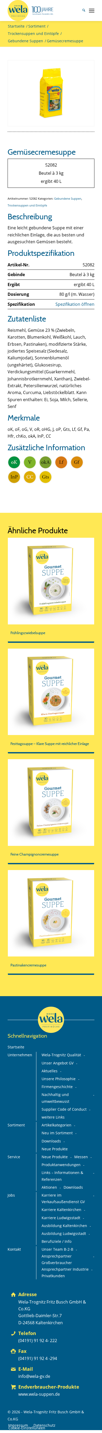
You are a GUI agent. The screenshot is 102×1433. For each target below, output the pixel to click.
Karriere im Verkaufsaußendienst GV (63, 1198)
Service (14, 1157)
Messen (81, 1157)
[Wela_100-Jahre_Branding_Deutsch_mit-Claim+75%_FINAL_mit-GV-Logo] (42, 10)
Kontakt (14, 1249)
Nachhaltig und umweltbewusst (55, 1098)
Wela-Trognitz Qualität (61, 1055)
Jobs (11, 1195)
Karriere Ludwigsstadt (61, 1217)
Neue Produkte (55, 1149)
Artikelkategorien (56, 1125)
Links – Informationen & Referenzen (62, 1176)
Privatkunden (53, 1276)
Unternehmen (20, 1055)
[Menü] (91, 10)
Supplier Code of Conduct (64, 1109)
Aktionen (49, 1187)
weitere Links (53, 1117)
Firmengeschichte (57, 1086)
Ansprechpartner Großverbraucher (57, 1259)
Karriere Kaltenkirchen (61, 1209)
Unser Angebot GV (57, 1063)
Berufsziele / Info (56, 1241)
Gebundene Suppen (67, 198)
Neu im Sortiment (57, 1133)
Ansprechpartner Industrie (65, 1269)
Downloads (51, 1141)
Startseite (16, 1047)
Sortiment (16, 1125)
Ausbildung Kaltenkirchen (64, 1225)
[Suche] (81, 10)
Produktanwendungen (61, 1164)
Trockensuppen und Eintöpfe (27, 205)
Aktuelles (50, 1071)
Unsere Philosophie (59, 1079)
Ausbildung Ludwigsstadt (64, 1233)
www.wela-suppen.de (39, 1394)
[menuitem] (81, 10)
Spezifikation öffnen (74, 304)
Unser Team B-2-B (57, 1249)
